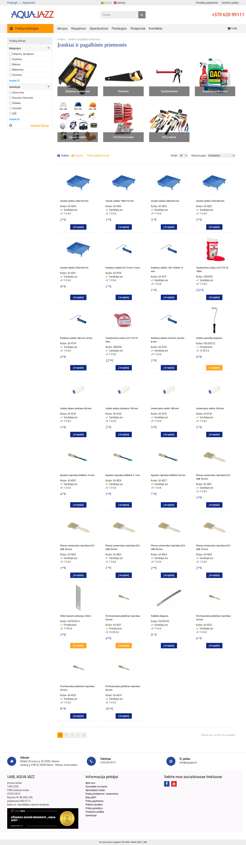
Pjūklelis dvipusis (159, 616)
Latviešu (121, 2)
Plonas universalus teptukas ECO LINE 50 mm (123, 547)
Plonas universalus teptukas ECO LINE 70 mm (213, 547)
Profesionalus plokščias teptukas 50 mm (77, 688)
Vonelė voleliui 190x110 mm (120, 201)
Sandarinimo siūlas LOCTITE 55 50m (122, 339)
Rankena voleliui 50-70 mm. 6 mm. (123, 267)
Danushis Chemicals (22, 97)
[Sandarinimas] (169, 76)
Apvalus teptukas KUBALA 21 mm (123, 475)
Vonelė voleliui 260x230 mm (165, 201)
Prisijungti (12, 2)
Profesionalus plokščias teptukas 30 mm (123, 617)
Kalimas (16, 64)
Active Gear (18, 92)
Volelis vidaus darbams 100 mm (122, 408)
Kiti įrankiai (169, 137)
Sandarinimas (169, 91)
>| (84, 735)
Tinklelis (64, 155)
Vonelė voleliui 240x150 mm (74, 201)
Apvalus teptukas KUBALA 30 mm (168, 475)
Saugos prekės (78, 137)
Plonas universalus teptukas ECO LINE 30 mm (213, 477)
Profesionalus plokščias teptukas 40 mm (213, 617)
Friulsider (17, 108)
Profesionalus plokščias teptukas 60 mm (123, 688)
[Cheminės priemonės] (215, 76)
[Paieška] (142, 14)
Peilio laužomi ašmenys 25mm (75, 616)
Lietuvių (108, 2)
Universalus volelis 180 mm (165, 408)
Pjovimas (123, 91)
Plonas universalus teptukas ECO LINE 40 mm (77, 547)
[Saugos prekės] (77, 122)
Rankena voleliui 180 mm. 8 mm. (76, 338)
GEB (14, 113)
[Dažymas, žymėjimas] (77, 76)
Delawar (16, 103)
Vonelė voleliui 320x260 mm (210, 201)
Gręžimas (17, 59)
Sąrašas (79, 155)
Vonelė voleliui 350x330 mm (74, 267)
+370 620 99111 (228, 14)
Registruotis (29, 2)
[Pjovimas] (123, 76)
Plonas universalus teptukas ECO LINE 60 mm (168, 547)
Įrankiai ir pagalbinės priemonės (84, 39)
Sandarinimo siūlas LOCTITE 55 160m (212, 269)
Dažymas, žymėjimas (77, 91)
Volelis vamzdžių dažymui (209, 338)
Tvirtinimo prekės (123, 137)
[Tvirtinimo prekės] (123, 122)
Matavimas (18, 69)
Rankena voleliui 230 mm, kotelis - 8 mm (168, 339)
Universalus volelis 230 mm (210, 408)
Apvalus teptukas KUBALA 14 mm (77, 475)
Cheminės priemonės (215, 91)
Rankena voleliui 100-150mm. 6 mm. (167, 269)
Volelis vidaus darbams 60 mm (75, 408)
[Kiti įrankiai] (169, 122)
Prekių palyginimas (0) (98, 155)
